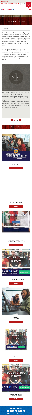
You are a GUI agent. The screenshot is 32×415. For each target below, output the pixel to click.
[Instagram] (16, 411)
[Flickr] (21, 411)
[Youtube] (13, 411)
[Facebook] (8, 411)
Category (16, 29)
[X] (11, 411)
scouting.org (5, 1)
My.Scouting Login (13, 3)
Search (23, 3)
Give (2, 3)
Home (3, 16)
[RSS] (24, 411)
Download (16, 168)
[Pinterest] (18, 411)
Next (20, 120)
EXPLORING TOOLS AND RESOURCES (13, 16)
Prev (12, 120)
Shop (6, 3)
